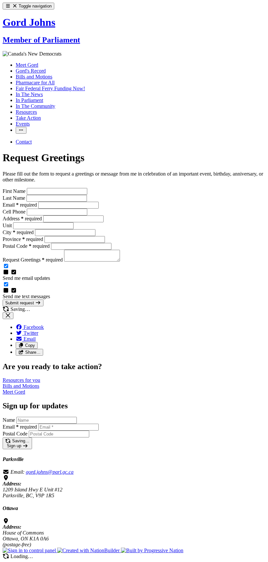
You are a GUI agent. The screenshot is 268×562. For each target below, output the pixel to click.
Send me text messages (26, 296)
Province (23, 239)
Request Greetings (33, 260)
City (18, 232)
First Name (15, 191)
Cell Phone (15, 211)
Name (9, 420)
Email (20, 205)
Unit (8, 225)
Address (22, 218)
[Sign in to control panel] (30, 550)
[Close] (8, 315)
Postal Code (26, 246)
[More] (21, 130)
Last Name (14, 198)
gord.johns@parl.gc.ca (50, 472)
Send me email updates (26, 278)
